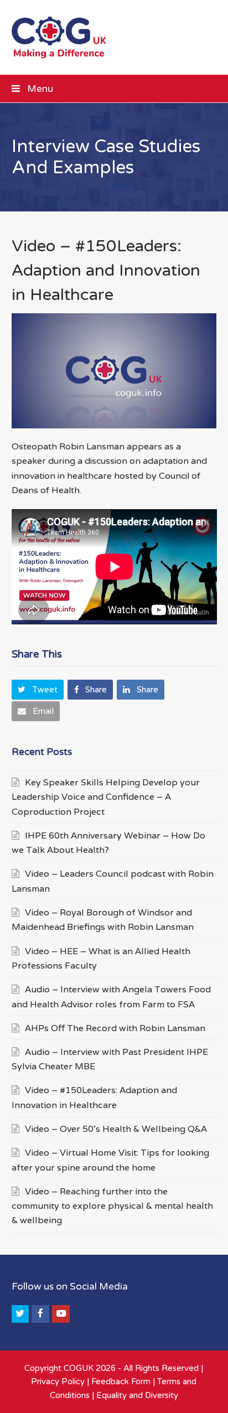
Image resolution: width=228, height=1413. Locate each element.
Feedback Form (121, 1381)
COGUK (79, 1368)
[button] (114, 88)
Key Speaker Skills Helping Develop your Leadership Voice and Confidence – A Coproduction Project (106, 797)
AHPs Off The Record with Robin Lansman (115, 1028)
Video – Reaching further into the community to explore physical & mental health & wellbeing (112, 1206)
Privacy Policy (58, 1381)
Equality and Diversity (137, 1395)
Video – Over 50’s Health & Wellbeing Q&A (116, 1129)
